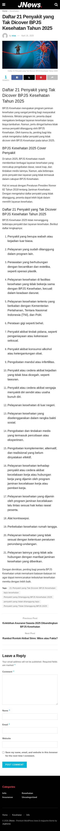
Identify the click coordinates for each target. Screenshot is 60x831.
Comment (8, 671)
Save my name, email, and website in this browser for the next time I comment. (31, 754)
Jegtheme (6, 824)
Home (4, 11)
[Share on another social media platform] (52, 77)
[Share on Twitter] (29, 77)
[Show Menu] (3, 4)
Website (6, 738)
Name (6, 710)
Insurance (7, 797)
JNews (12, 821)
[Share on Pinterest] (41, 77)
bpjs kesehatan (11, 593)
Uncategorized (29, 797)
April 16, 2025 (27, 35)
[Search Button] (56, 4)
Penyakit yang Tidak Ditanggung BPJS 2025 (25, 606)
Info (4, 793)
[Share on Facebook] (17, 77)
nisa (14, 35)
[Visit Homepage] (30, 4)
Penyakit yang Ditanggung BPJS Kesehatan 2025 (28, 597)
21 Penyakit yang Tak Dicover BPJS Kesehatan (33, 588)
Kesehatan (14, 11)
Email (6, 724)
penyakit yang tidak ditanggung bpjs (21, 602)
